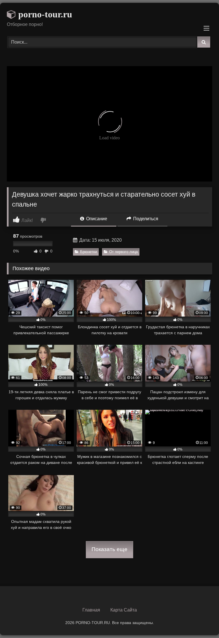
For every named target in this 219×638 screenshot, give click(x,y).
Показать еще (109, 549)
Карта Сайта (123, 610)
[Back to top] (201, 621)
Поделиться (145, 218)
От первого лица (123, 252)
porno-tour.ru (44, 14)
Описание (96, 218)
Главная (91, 610)
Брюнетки (88, 252)
